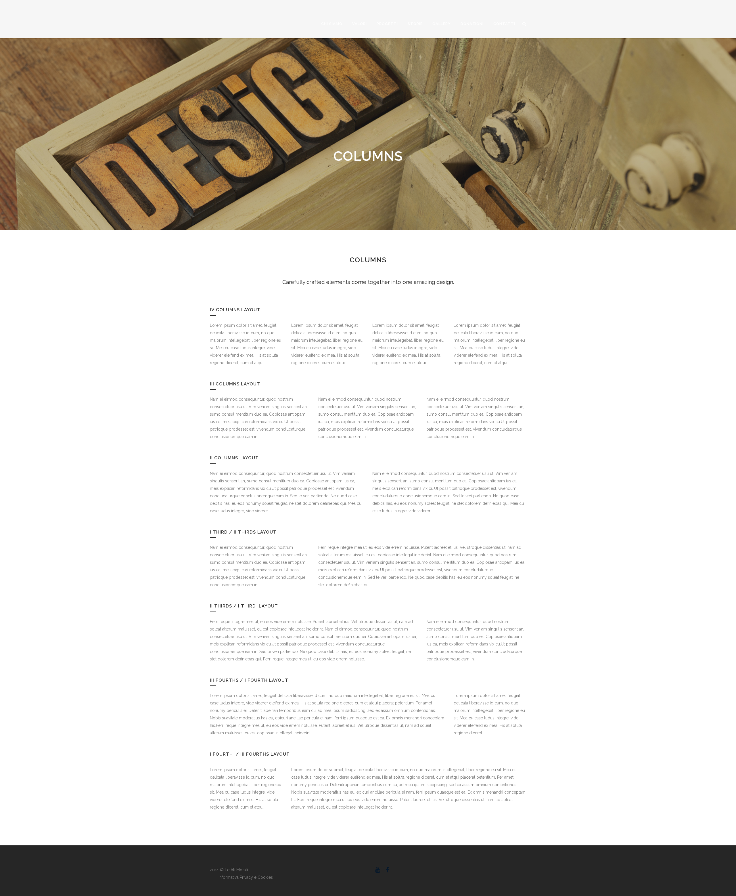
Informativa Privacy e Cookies (245, 877)
